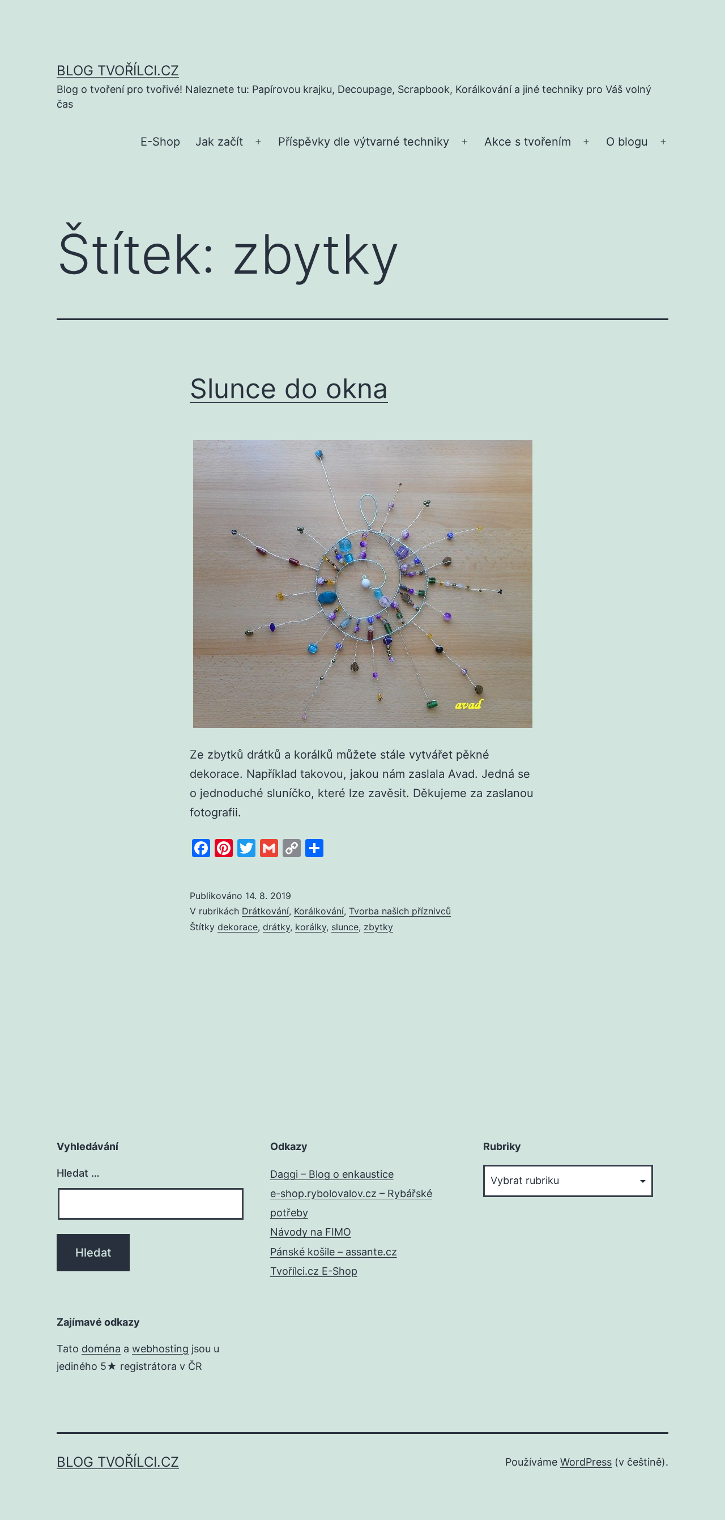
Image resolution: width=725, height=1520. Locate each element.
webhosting (160, 1349)
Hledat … (78, 1173)
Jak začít (219, 141)
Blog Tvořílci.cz (118, 70)
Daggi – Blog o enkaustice (332, 1174)
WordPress (586, 1462)
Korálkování (319, 911)
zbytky (378, 927)
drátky (276, 927)
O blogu (627, 141)
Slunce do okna (289, 388)
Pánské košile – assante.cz (333, 1252)
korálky (310, 927)
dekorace (238, 927)
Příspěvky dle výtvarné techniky (363, 141)
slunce (345, 927)
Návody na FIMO (310, 1232)
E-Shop (160, 141)
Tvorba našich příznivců (400, 911)
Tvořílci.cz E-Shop (313, 1271)
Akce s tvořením (527, 141)
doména (101, 1349)
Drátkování (265, 911)
